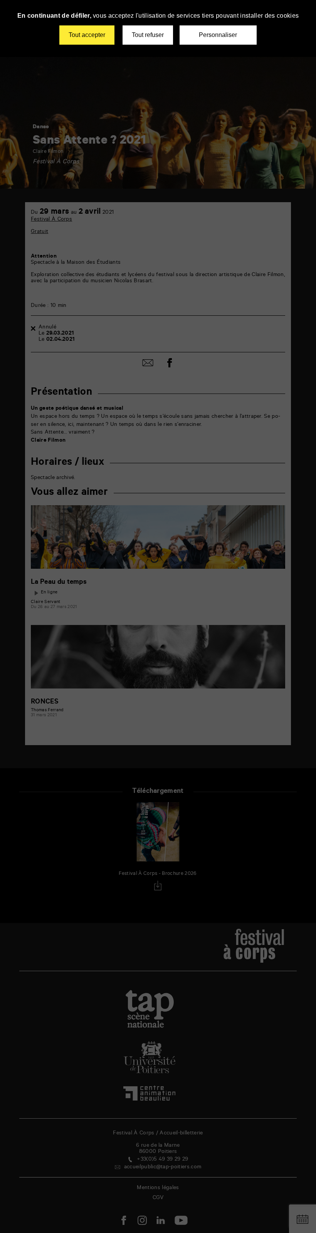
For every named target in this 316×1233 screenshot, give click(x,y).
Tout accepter (87, 35)
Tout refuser (148, 35)
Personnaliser (218, 35)
